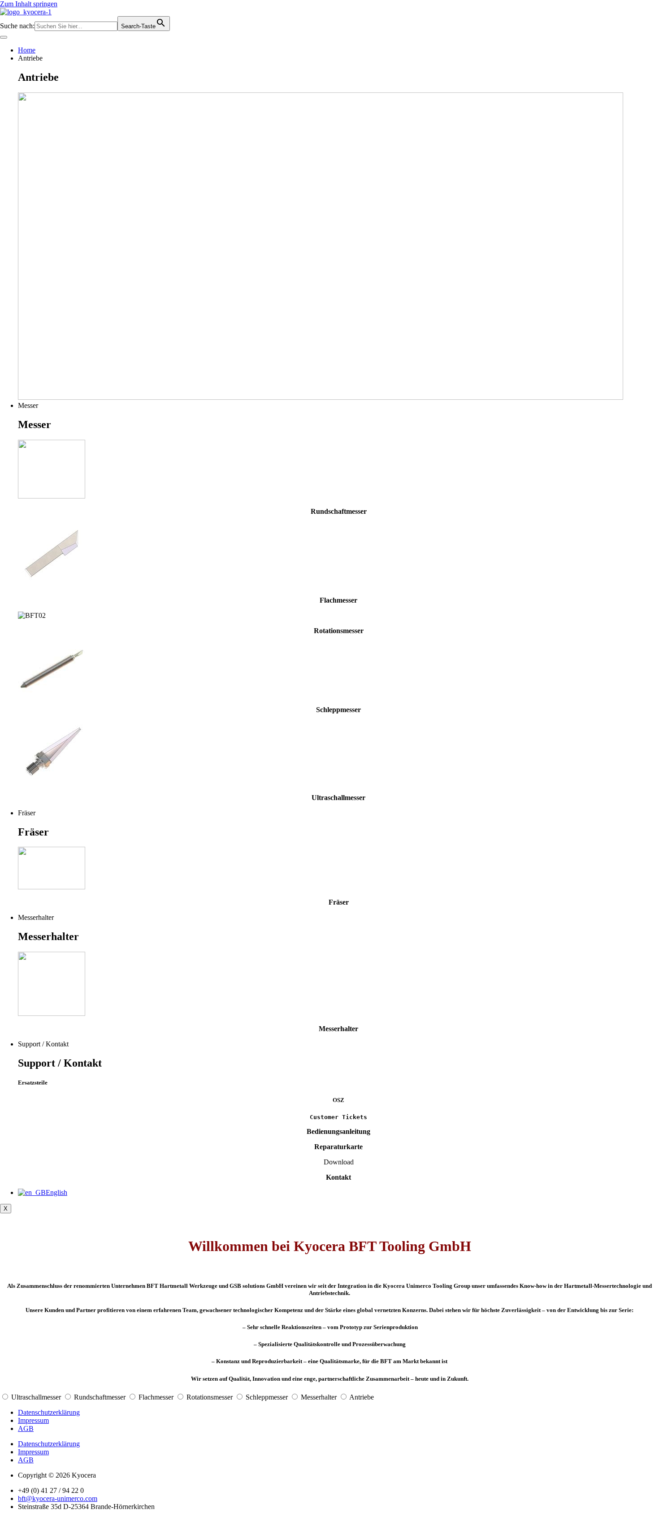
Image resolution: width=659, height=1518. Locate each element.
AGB (26, 1428)
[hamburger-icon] (3, 37)
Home (26, 50)
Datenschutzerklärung (49, 1412)
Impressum (33, 1420)
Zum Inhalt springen (28, 4)
